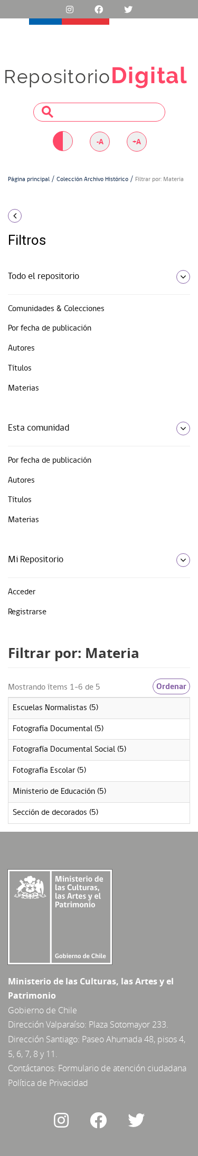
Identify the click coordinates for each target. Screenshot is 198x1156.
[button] (33, 216)
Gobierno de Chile (42, 1010)
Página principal (29, 179)
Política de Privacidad (48, 1083)
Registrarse (27, 612)
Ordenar (171, 686)
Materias (23, 388)
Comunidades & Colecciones (56, 309)
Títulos (20, 368)
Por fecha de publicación (49, 328)
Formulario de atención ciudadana (122, 1068)
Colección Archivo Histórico (92, 179)
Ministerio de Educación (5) (59, 792)
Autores (21, 348)
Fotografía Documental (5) (58, 729)
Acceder (21, 592)
